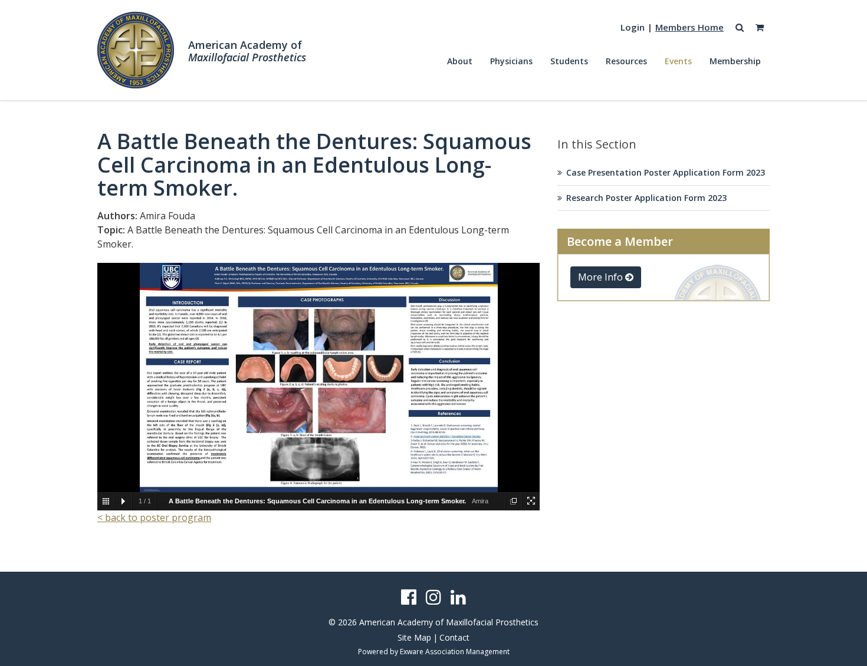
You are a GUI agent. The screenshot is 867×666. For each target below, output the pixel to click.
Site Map (414, 637)
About (459, 61)
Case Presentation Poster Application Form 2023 (665, 172)
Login (632, 27)
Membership (735, 61)
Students (569, 61)
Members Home (689, 27)
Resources (626, 61)
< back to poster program (154, 517)
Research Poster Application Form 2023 (646, 197)
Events (678, 61)
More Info (601, 277)
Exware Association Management (455, 652)
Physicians (511, 61)
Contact (454, 637)
